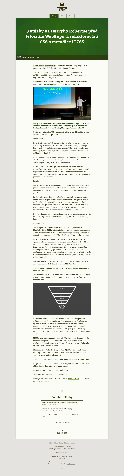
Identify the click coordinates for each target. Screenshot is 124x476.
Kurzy (61, 443)
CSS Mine (62, 458)
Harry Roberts (38, 66)
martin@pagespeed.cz (62, 452)
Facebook (55, 456)
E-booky (66, 443)
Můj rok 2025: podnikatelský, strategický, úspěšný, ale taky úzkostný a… (59, 403)
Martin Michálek (27, 57)
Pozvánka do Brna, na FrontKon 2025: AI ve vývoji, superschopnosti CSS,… (57, 410)
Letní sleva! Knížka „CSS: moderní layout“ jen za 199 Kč (60, 416)
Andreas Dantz (73, 379)
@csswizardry (50, 66)
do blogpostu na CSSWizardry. (64, 264)
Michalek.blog (71, 464)
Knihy (62, 16)
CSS (62, 425)
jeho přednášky (58, 75)
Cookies (73, 449)
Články (54, 16)
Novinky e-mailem (59, 447)
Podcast (73, 443)
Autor (70, 16)
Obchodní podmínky (54, 449)
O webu (68, 447)
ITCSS (73, 75)
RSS (70, 456)
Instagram (65, 456)
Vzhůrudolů (62, 9)
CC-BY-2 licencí (42, 381)
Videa (56, 443)
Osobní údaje (66, 449)
